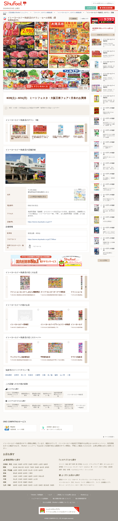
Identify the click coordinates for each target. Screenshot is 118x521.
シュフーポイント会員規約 (39, 498)
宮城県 (30, 464)
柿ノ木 (23, 375)
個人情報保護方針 (81, 498)
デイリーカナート (88, 485)
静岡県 (20, 473)
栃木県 (42, 467)
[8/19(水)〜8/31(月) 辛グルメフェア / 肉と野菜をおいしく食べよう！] (40, 129)
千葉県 (32, 467)
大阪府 (15, 476)
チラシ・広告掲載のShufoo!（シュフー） (16, 12)
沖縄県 (52, 485)
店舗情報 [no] (73, 18)
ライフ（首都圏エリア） (103, 482)
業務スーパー (63, 479)
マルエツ (77, 482)
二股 (68, 375)
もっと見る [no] (103, 260)
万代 (72, 482)
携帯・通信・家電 (64, 469)
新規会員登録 (106, 8)
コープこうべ (69, 485)
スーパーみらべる (94, 479)
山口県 (35, 479)
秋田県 (35, 464)
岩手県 (25, 464)
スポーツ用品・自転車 (105, 467)
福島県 (46, 464)
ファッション (68, 467)
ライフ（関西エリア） (88, 482)
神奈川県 (21, 467)
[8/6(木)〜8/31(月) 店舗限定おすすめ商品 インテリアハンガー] (61, 129)
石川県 (35, 470)
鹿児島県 (46, 485)
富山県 (30, 470)
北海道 (15, 464)
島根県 (30, 479)
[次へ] (86, 132)
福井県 (40, 470)
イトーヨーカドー (64, 482)
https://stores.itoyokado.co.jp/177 (40, 222)
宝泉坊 (30, 375)
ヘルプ (50, 495)
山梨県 (15, 470)
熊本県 (30, 485)
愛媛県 (25, 482)
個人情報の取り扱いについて (62, 498)
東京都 (15, 467)
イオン (103, 479)
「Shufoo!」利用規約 (36, 495)
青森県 (20, 464)
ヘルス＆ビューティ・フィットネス (82, 469)
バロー (77, 485)
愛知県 (15, 473)
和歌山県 (41, 476)
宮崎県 (40, 485)
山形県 (40, 464)
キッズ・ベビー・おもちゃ (81, 467)
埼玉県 (27, 467)
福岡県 (15, 485)
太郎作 (16, 375)
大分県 (35, 485)
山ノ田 (62, 375)
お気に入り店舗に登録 (84, 18)
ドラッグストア (94, 464)
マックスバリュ (83, 479)
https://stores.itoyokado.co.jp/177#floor (42, 239)
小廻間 (37, 375)
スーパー (62, 464)
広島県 (20, 479)
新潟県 (25, 470)
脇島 (56, 375)
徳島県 (15, 482)
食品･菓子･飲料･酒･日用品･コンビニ (76, 464)
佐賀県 (20, 485)
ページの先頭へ (108, 437)
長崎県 (25, 485)
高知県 (30, 482)
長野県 (20, 470)
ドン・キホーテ (73, 479)
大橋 (43, 375)
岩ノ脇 (50, 375)
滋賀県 (30, 476)
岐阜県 (25, 473)
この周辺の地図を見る (38, 197)
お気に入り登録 (38, 309)
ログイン (90, 8)
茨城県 (37, 467)
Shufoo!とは (84, 495)
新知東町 (8, 375)
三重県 (30, 473)
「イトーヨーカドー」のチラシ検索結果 (69, 12)
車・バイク (94, 467)
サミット (62, 485)
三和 (81, 485)
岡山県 (15, 479)
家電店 (61, 467)
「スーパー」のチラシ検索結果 (42, 12)
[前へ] (6, 132)
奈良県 (35, 476)
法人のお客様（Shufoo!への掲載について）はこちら (59, 502)
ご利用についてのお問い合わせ (66, 495)
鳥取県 (25, 479)
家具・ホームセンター (107, 464)
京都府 (25, 476)
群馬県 (47, 467)
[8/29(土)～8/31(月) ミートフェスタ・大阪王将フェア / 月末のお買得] (20, 129)
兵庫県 (20, 476)
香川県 (20, 482)
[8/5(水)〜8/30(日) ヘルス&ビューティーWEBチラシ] (82, 129)
